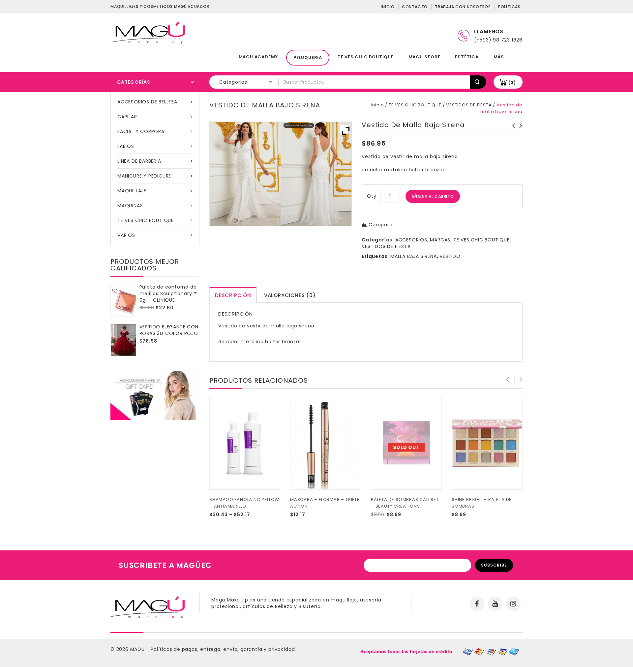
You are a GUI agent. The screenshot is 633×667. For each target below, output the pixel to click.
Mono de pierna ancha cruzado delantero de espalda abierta (519, 136)
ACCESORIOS (411, 239)
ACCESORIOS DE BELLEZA (147, 101)
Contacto (415, 7)
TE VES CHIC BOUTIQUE (366, 57)
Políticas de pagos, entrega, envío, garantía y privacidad (223, 649)
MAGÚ (138, 649)
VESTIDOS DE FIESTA (469, 105)
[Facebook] (477, 604)
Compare (380, 224)
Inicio (388, 7)
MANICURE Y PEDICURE (144, 176)
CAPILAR (127, 116)
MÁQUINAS (130, 205)
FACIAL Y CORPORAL (142, 131)
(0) (512, 82)
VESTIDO (450, 256)
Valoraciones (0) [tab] (290, 295)
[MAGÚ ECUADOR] (148, 32)
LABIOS (125, 146)
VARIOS (126, 235)
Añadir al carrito (432, 196)
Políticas (509, 7)
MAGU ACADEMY (258, 57)
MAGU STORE (424, 57)
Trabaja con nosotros (463, 7)
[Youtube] (495, 604)
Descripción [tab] (233, 295)
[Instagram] (513, 604)
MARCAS (440, 239)
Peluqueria (307, 57)
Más (499, 57)
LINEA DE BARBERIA (139, 161)
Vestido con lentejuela (511, 129)
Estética (466, 57)
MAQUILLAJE (131, 190)
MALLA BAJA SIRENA (413, 256)
